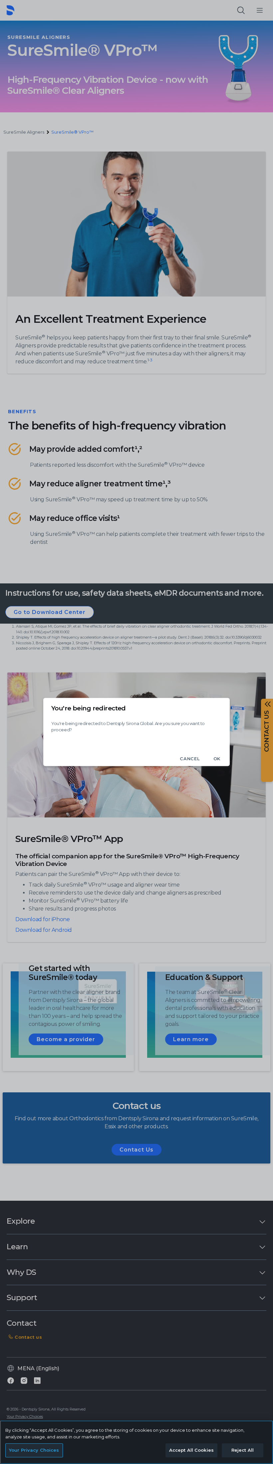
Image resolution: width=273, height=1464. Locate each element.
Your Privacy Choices (34, 1450)
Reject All (242, 1450)
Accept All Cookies (191, 1450)
